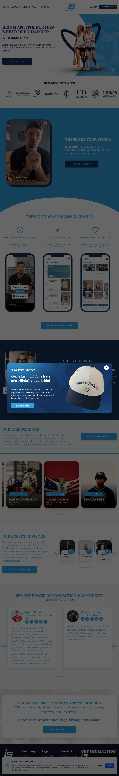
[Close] (106, 367)
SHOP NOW (22, 405)
